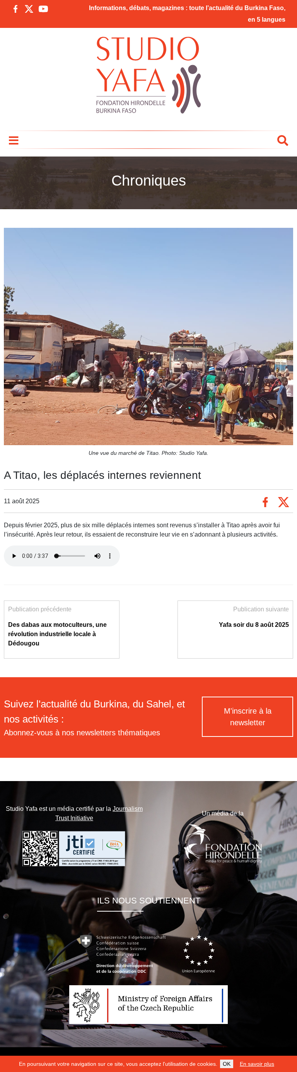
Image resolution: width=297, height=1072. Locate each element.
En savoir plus (257, 1064)
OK (226, 1064)
